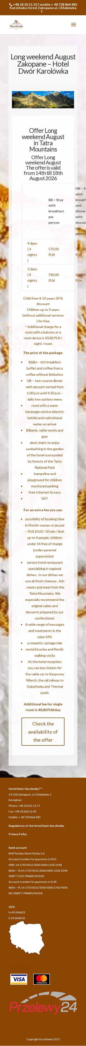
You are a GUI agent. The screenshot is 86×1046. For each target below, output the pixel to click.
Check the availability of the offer (43, 732)
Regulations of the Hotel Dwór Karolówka (36, 825)
